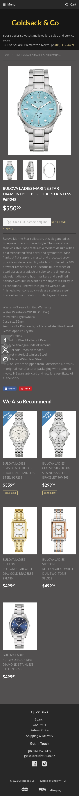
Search (39, 719)
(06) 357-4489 (64, 45)
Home (6, 55)
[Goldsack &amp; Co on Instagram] (44, 765)
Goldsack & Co (35, 22)
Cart (73, 4)
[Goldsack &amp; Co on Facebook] (34, 765)
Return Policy (39, 730)
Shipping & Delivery (39, 736)
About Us (39, 725)
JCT (64, 780)
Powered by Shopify (49, 780)
